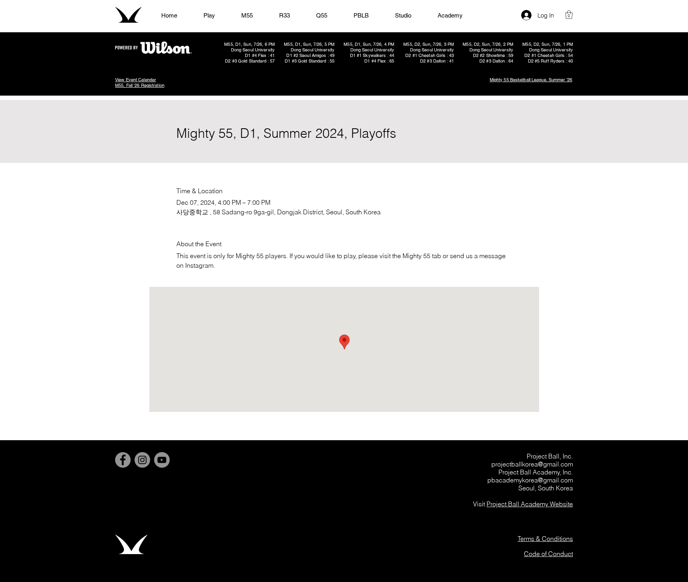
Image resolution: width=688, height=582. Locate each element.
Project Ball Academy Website (530, 504)
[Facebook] (123, 460)
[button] (569, 14)
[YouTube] (162, 460)
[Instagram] (142, 460)
